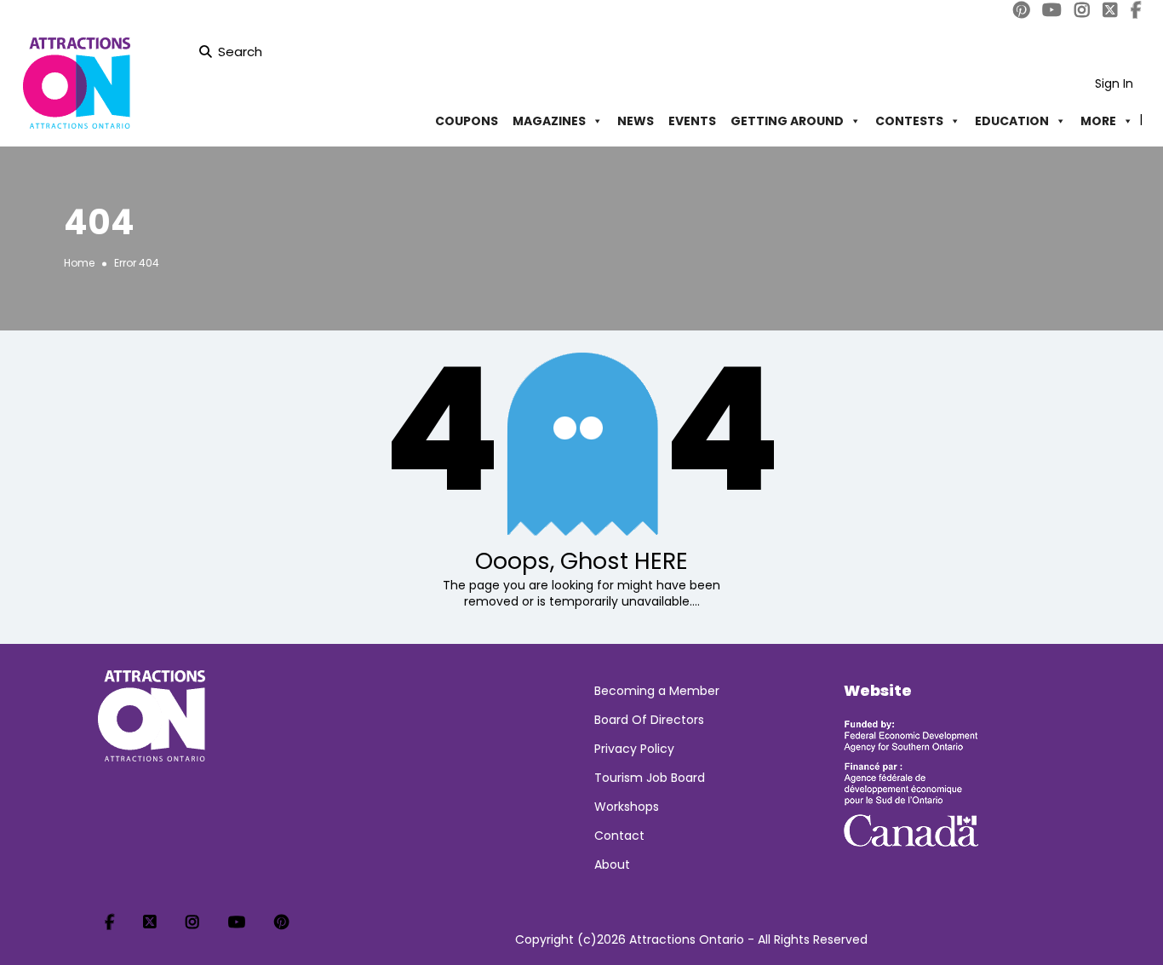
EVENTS (692, 120)
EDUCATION (1012, 120)
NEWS (635, 120)
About (612, 864)
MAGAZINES (549, 120)
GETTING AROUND (787, 120)
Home (79, 263)
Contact (619, 835)
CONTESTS (909, 120)
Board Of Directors (649, 719)
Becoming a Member (656, 690)
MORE (1098, 120)
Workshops (626, 806)
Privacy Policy (634, 748)
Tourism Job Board (649, 777)
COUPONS (466, 120)
